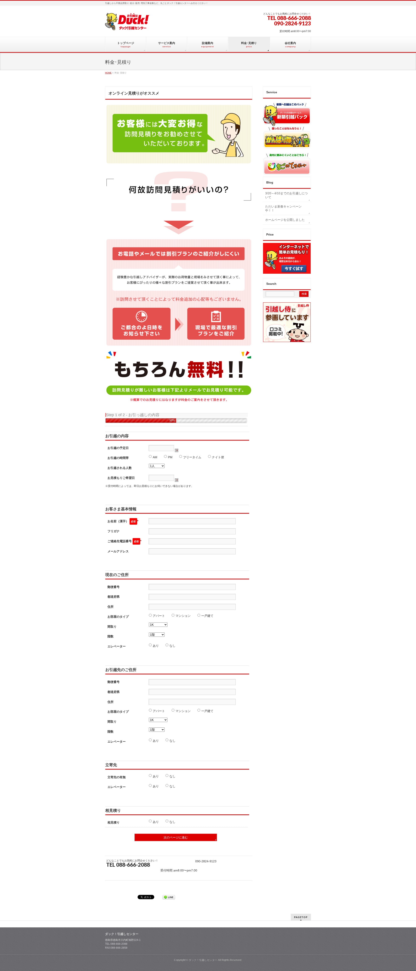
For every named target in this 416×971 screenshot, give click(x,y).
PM (170, 457)
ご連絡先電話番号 (124, 541)
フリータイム (192, 457)
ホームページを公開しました (285, 219)
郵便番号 (113, 587)
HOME (108, 73)
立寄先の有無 (116, 777)
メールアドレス (118, 551)
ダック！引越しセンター (203, 959)
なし (172, 645)
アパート (159, 615)
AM (155, 457)
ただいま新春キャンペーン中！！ (283, 208)
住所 (110, 606)
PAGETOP (301, 917)
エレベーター (116, 646)
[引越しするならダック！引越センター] (127, 25)
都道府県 (113, 596)
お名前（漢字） (122, 521)
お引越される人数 (119, 468)
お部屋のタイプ (118, 616)
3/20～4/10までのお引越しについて (286, 195)
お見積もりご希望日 (121, 478)
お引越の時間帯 (118, 458)
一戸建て (207, 615)
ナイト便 (218, 457)
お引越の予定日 (118, 448)
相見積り (113, 822)
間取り (112, 626)
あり (156, 645)
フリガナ (113, 531)
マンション (183, 615)
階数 (110, 636)
